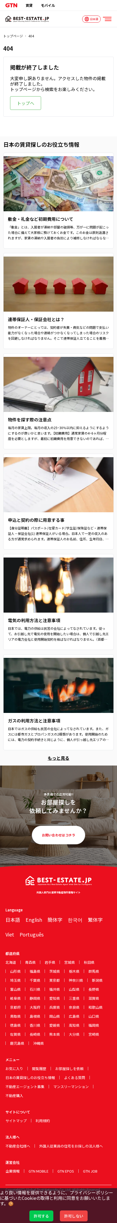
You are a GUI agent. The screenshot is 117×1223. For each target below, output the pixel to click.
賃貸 (29, 5)
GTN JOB (90, 1171)
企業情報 (12, 1171)
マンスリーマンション (71, 1086)
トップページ (13, 36)
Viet (9, 934)
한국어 (75, 919)
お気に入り (14, 1068)
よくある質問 (74, 1077)
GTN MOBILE (38, 1171)
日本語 (12, 919)
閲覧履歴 (39, 1068)
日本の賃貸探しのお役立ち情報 (30, 1077)
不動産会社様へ (17, 1146)
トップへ (25, 103)
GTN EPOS (65, 1171)
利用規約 (43, 1120)
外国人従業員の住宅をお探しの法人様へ (71, 1146)
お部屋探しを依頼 (69, 1068)
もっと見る (58, 758)
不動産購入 (14, 1095)
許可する (41, 1216)
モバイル (48, 5)
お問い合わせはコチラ (58, 835)
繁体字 (95, 919)
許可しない (73, 1216)
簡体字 (55, 919)
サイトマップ (16, 1120)
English (34, 919)
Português (32, 934)
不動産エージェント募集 (24, 1086)
